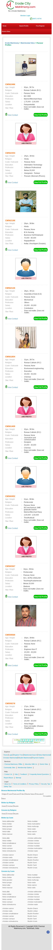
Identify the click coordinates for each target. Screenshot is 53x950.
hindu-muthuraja (33, 826)
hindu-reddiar (6, 840)
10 (31, 742)
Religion (4, 794)
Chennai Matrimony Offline (13, 764)
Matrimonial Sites (28, 43)
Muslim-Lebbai (32, 857)
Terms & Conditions (20, 784)
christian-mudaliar (34, 846)
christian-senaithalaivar (10, 860)
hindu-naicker (32, 831)
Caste (10, 794)
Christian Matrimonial (10, 758)
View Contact (12, 115)
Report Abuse (8, 778)
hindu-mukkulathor (34, 824)
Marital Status (30, 794)
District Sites (6, 31)
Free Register (40, 26)
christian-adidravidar (35, 838)
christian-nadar (33, 851)
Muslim (16, 806)
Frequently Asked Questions (39, 774)
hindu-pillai (5, 838)
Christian (10, 806)
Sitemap (18, 778)
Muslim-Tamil (32, 865)
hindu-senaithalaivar (9, 843)
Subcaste (16, 794)
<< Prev (17, 740)
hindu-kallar (6, 831)
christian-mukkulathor (35, 848)
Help (16, 774)
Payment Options (38, 758)
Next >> (37, 742)
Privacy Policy (34, 784)
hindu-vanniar (7, 846)
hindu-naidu (31, 834)
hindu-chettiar (7, 824)
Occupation (47, 796)
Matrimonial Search (30, 755)
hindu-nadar (32, 829)
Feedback (23, 774)
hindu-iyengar (7, 829)
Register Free (18, 755)
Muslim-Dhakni (33, 855)
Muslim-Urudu (32, 868)
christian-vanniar (8, 862)
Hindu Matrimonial (44, 755)
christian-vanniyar (8, 865)
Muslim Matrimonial (24, 758)
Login (10, 755)
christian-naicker (8, 855)
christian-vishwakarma (10, 868)
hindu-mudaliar (33, 821)
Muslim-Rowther (33, 860)
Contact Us (8, 774)
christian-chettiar (33, 840)
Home (4, 26)
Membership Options (25, 767)
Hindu (4, 806)
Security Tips (45, 784)
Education (39, 794)
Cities (22, 794)
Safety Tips (8, 786)
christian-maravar (34, 843)
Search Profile (23, 26)
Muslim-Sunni (32, 862)
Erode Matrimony (12, 43)
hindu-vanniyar (7, 848)
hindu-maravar (7, 834)
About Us (7, 784)
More (4, 798)
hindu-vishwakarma (9, 851)
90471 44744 (37, 19)
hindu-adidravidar (8, 821)
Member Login (25, 15)
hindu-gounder (7, 826)
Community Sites (9, 767)
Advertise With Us (31, 764)
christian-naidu (7, 857)
